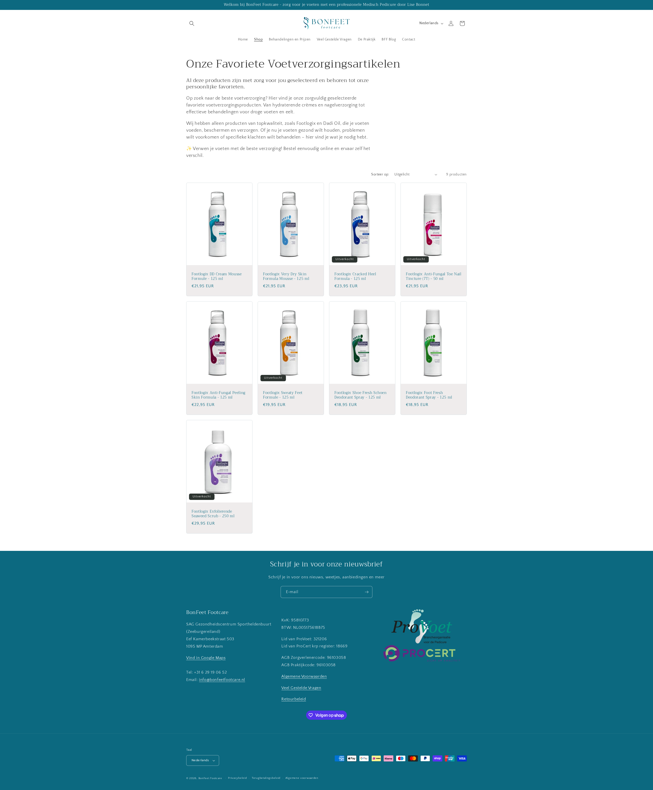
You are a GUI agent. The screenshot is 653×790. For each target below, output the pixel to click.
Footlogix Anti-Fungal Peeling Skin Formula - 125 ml (218, 395)
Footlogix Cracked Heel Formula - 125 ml (355, 276)
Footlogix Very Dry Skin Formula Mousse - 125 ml (286, 276)
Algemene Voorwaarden (304, 676)
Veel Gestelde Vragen (301, 688)
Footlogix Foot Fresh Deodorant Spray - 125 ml (429, 395)
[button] (191, 23)
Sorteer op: (380, 174)
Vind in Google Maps (205, 658)
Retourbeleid (293, 699)
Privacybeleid (237, 778)
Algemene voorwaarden (301, 778)
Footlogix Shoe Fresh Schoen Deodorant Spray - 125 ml (360, 395)
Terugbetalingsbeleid (266, 778)
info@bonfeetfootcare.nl (222, 679)
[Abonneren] (366, 592)
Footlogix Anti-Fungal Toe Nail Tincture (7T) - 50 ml (433, 276)
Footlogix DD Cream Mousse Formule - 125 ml (217, 276)
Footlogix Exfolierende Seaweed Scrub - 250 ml (213, 513)
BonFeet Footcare (210, 778)
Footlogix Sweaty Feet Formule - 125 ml (283, 395)
